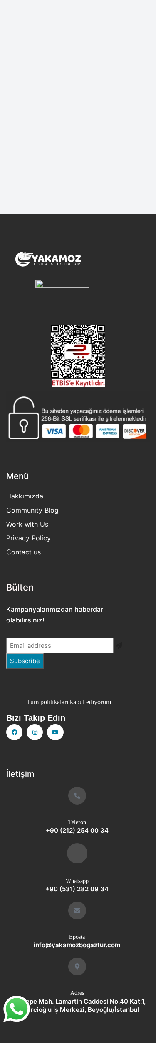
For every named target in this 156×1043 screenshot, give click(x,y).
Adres (77, 993)
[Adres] (77, 966)
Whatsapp (77, 881)
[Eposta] (77, 910)
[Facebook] (14, 732)
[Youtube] (55, 732)
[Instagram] (35, 732)
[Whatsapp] (77, 853)
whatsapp (16, 1006)
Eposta (77, 937)
